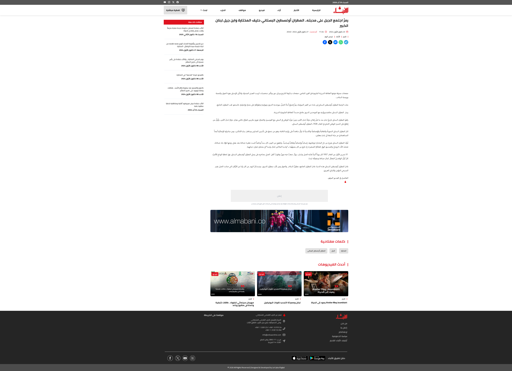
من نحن (344, 323)
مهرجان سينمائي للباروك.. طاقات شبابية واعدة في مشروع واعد (234, 304)
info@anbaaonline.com (271, 335)
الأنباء (338, 36)
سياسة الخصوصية (339, 336)
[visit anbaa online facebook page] (170, 358)
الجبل (333, 250)
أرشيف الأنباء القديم (338, 340)
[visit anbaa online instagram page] (192, 358)
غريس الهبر (329, 36)
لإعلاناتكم (343, 332)
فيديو (262, 10)
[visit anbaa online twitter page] (177, 358)
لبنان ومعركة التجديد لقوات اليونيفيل (282, 303)
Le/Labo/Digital (278, 367)
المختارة (343, 250)
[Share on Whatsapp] (341, 42)
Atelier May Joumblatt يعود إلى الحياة (329, 303)
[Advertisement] (279, 196)
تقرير (344, 36)
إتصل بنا (343, 328)
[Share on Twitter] (330, 42)
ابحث (205, 10)
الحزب (223, 10)
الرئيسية (316, 10)
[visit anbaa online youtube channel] (185, 358)
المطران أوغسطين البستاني (316, 250)
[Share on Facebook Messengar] (335, 42)
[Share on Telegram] (346, 42)
